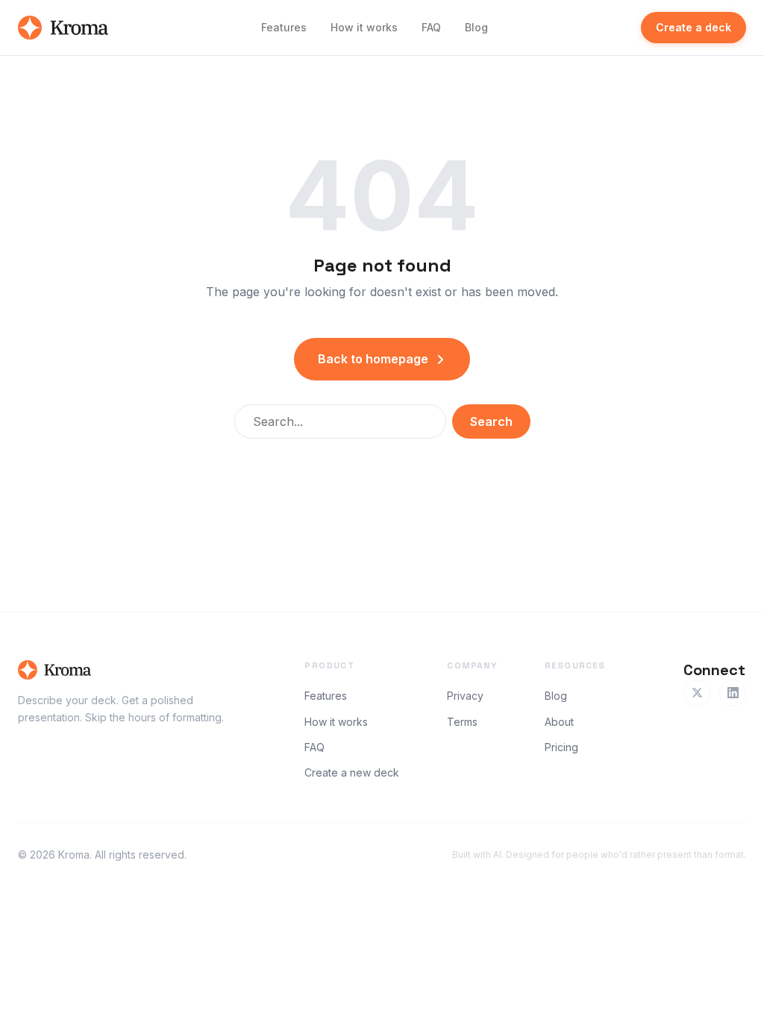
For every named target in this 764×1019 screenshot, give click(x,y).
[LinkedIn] (732, 693)
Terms (462, 721)
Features (284, 27)
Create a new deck (351, 772)
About (559, 721)
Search (491, 421)
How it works (364, 27)
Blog (476, 27)
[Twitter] (696, 693)
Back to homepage (373, 358)
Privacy (465, 695)
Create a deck (693, 27)
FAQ (431, 27)
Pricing (561, 747)
